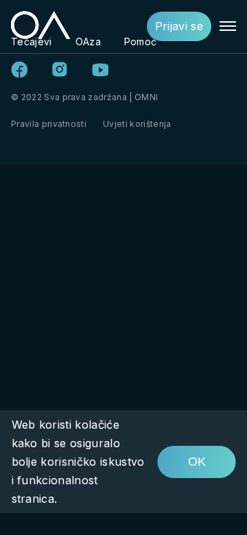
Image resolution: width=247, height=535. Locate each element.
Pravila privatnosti (48, 124)
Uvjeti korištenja (137, 124)
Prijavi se (179, 26)
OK (197, 461)
